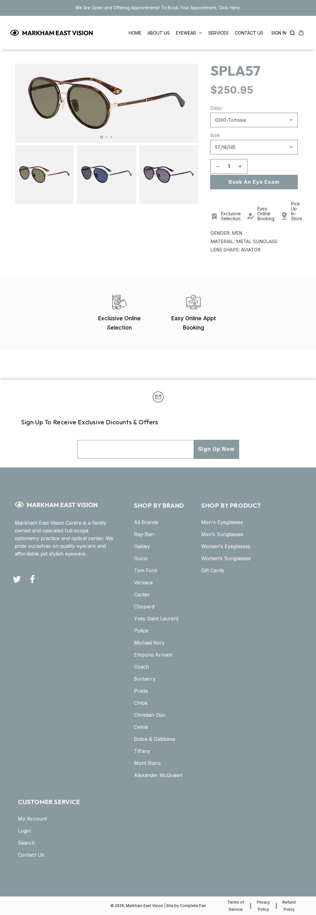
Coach (141, 666)
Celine (141, 727)
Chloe (141, 703)
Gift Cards (212, 570)
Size (215, 135)
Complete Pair (193, 905)
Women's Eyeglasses (225, 546)
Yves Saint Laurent (156, 618)
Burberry (145, 679)
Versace (143, 582)
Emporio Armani (153, 654)
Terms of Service (235, 906)
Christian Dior (150, 715)
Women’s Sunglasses (226, 558)
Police (141, 630)
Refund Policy (289, 906)
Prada (141, 691)
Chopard (144, 606)
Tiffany (142, 751)
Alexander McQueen (158, 775)
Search (26, 843)
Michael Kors (149, 642)
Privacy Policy (263, 906)
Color (216, 108)
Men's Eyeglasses (222, 522)
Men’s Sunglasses (222, 534)
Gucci (140, 558)
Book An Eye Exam (254, 182)
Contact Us (31, 855)
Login (24, 830)
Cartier (142, 594)
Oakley (142, 546)
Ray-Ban (144, 534)
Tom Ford (145, 570)
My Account (32, 818)
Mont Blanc (147, 763)
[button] (290, 32)
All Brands (146, 522)
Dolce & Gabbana (154, 739)
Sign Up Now (216, 449)
